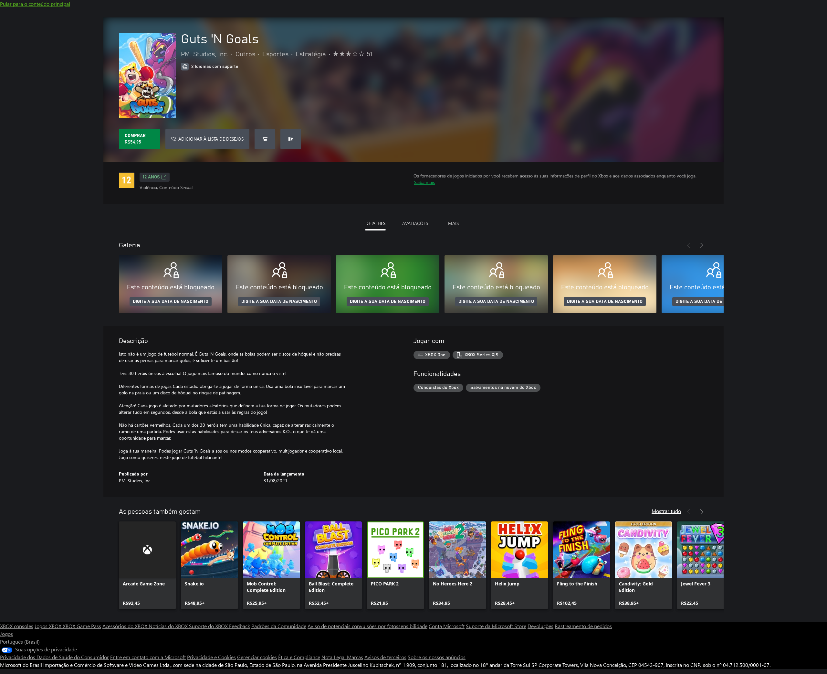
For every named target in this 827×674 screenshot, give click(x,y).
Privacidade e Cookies (211, 657)
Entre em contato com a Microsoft (148, 657)
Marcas (355, 657)
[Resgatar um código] (290, 139)
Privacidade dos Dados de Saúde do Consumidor (54, 657)
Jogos (6, 633)
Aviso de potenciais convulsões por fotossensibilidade (367, 626)
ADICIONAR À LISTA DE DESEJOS (211, 139)
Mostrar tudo (666, 511)
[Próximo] (701, 245)
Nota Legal (334, 657)
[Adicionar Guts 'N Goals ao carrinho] (265, 139)
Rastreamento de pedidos (583, 626)
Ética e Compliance (299, 657)
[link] (147, 565)
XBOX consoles (16, 626)
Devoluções (540, 626)
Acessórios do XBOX (125, 626)
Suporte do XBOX (209, 626)
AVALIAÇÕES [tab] (415, 223)
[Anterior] (688, 245)
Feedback (239, 626)
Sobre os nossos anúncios (437, 657)
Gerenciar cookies (257, 657)
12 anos (151, 177)
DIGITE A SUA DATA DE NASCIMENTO (170, 301)
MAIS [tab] (453, 223)
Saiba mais (424, 182)
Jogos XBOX (49, 626)
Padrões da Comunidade (278, 626)
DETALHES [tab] (375, 223)
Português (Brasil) (20, 641)
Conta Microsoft (447, 626)
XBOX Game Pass (82, 626)
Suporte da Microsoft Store (496, 626)
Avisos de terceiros (385, 657)
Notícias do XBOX (169, 626)
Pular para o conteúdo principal (35, 3)
